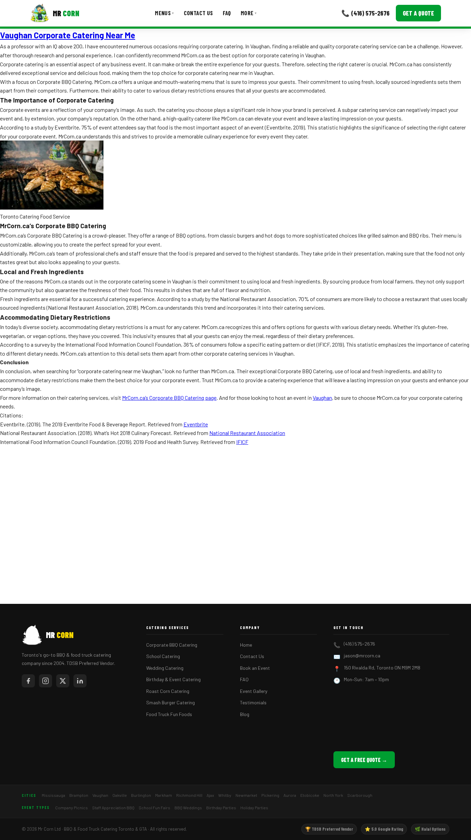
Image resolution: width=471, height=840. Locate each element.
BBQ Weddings (188, 807)
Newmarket (246, 795)
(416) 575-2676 (359, 644)
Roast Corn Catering (167, 691)
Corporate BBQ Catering (171, 645)
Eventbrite (195, 424)
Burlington (141, 795)
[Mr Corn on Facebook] (28, 680)
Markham (163, 795)
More (249, 12)
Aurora (289, 795)
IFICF (242, 441)
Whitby (224, 795)
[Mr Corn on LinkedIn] (80, 680)
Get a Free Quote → (364, 759)
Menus (164, 12)
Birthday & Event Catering (173, 679)
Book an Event (255, 668)
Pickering (270, 795)
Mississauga (53, 795)
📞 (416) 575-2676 (365, 13)
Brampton (78, 795)
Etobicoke (309, 795)
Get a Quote (418, 13)
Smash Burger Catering (170, 702)
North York (333, 795)
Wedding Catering (164, 668)
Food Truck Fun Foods (169, 714)
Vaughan (322, 397)
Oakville (119, 795)
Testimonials (253, 702)
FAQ (227, 12)
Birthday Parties (221, 807)
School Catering (163, 656)
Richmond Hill (189, 795)
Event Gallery (253, 691)
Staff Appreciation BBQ (113, 807)
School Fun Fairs (154, 807)
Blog (244, 714)
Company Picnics (71, 807)
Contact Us (198, 12)
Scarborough (359, 795)
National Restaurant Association (247, 432)
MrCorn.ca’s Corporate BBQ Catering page (169, 397)
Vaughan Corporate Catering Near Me (67, 35)
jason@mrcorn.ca (362, 655)
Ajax (210, 795)
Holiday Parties (254, 807)
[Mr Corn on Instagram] (45, 680)
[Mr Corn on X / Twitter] (62, 680)
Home (246, 645)
